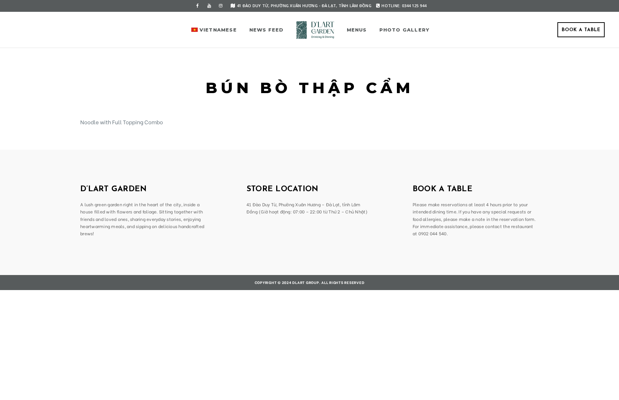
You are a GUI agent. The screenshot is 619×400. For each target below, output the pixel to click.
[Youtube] (209, 6)
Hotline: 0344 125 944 (404, 5)
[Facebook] (197, 6)
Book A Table (581, 30)
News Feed (266, 30)
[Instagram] (220, 6)
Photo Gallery (404, 30)
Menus (357, 30)
